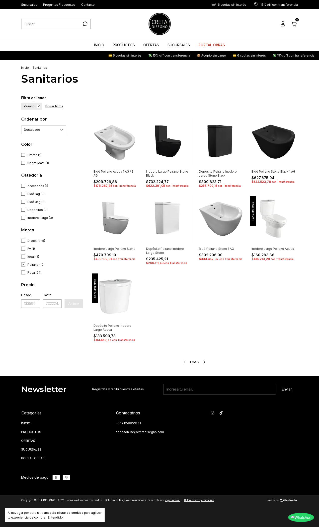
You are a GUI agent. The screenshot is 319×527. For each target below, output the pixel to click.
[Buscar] (84, 24)
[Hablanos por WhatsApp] (301, 517)
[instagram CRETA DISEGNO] (213, 413)
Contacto (88, 4)
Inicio (25, 67)
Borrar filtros (54, 106)
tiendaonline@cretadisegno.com (140, 432)
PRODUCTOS (124, 45)
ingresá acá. (172, 500)
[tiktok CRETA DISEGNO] (221, 413)
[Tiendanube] (282, 501)
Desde (26, 295)
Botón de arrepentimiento (199, 500)
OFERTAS (151, 45)
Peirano (29, 106)
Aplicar (73, 304)
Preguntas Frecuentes (59, 4)
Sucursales (29, 4)
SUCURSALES (178, 45)
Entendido (55, 517)
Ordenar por (34, 119)
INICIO (99, 45)
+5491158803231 (128, 423)
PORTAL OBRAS (211, 45)
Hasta (47, 295)
